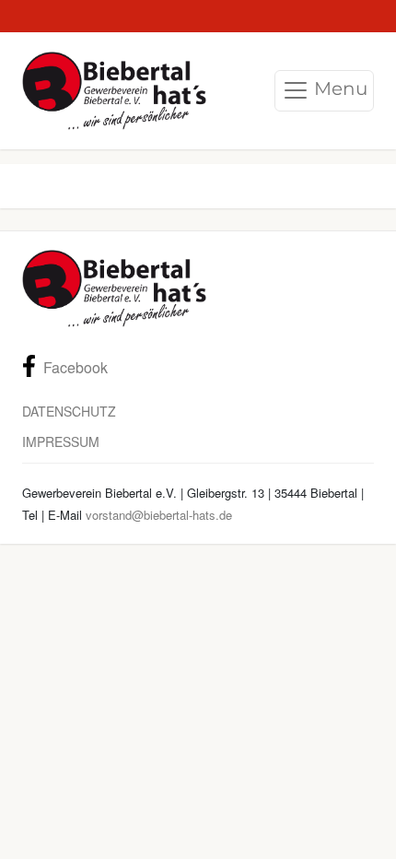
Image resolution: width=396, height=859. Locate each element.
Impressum (60, 441)
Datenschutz (69, 411)
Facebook (75, 367)
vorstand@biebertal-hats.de (159, 515)
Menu (338, 88)
